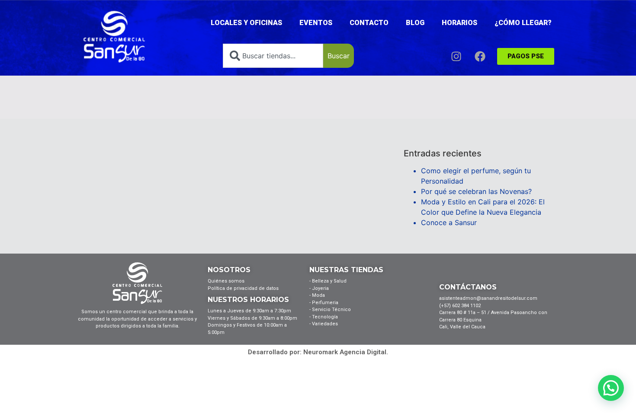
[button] (611, 388)
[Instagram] (456, 56)
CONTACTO (369, 23)
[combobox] (273, 56)
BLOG (415, 23)
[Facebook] (480, 56)
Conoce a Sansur (449, 222)
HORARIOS (459, 23)
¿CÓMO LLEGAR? (523, 23)
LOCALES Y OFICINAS (246, 23)
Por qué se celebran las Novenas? (476, 191)
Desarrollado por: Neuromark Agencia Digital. (318, 352)
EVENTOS (315, 23)
